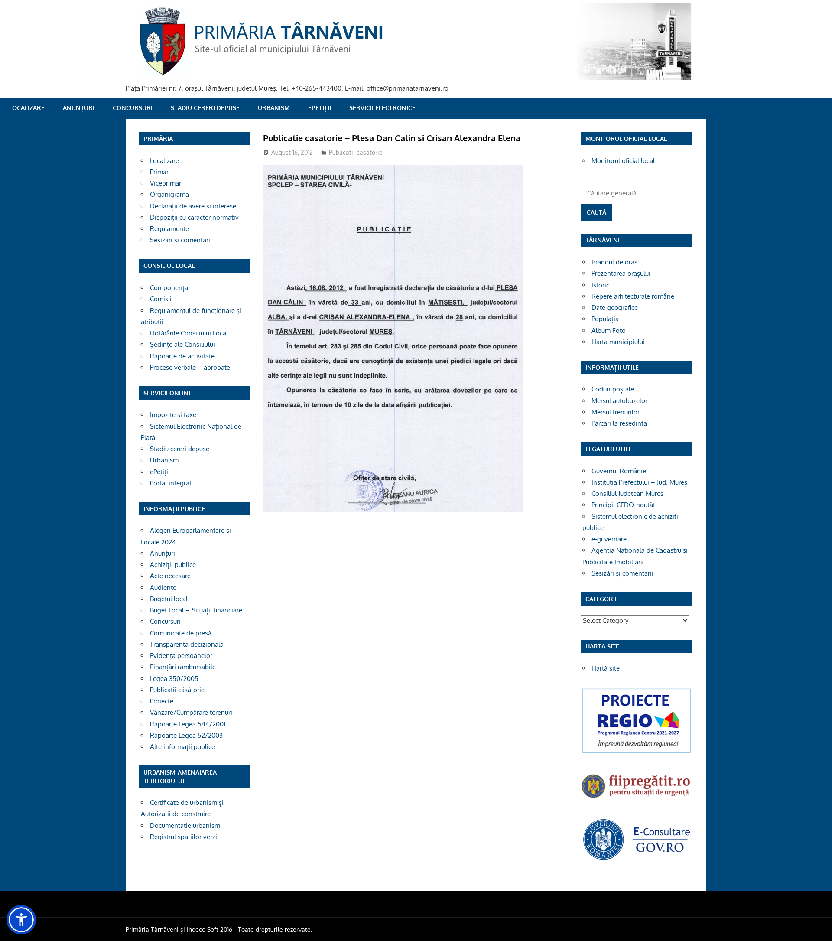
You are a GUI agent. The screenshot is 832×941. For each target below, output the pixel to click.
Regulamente (169, 229)
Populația (605, 319)
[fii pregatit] (636, 799)
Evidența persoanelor (181, 655)
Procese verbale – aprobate (190, 367)
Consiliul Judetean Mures (627, 493)
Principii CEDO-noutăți (624, 505)
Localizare (27, 107)
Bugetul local (169, 599)
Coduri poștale (613, 389)
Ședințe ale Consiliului (182, 344)
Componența (169, 287)
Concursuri (133, 107)
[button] (21, 919)
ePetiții (319, 107)
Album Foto (609, 330)
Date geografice (615, 307)
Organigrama (169, 194)
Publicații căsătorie (177, 690)
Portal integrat (171, 483)
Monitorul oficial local (623, 160)
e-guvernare (609, 539)
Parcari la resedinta (619, 423)
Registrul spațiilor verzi (183, 837)
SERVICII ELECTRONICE (382, 107)
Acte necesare (170, 576)
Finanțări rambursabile (183, 667)
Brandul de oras (614, 262)
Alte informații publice (182, 746)
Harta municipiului (618, 342)
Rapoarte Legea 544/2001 (188, 724)
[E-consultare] (636, 859)
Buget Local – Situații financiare (196, 610)
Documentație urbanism (185, 825)
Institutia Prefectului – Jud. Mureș (639, 482)
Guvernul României (620, 471)
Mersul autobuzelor (619, 401)
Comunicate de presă (180, 633)
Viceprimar (165, 183)
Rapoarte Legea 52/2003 (186, 735)
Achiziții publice (173, 564)
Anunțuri (78, 107)
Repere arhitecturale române (633, 296)
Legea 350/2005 (174, 678)
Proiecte (161, 701)
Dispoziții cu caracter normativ (194, 217)
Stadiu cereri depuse (205, 107)
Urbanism (274, 107)
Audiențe (163, 587)
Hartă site (606, 668)
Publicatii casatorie (356, 152)
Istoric (600, 285)
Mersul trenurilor (616, 412)
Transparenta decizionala (187, 644)
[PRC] (636, 752)
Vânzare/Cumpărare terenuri (191, 712)
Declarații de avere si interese (193, 206)
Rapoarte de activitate (182, 356)
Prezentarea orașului (621, 273)
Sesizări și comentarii (181, 240)
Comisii (161, 299)
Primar (159, 172)
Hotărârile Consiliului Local (189, 333)
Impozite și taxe (173, 414)
